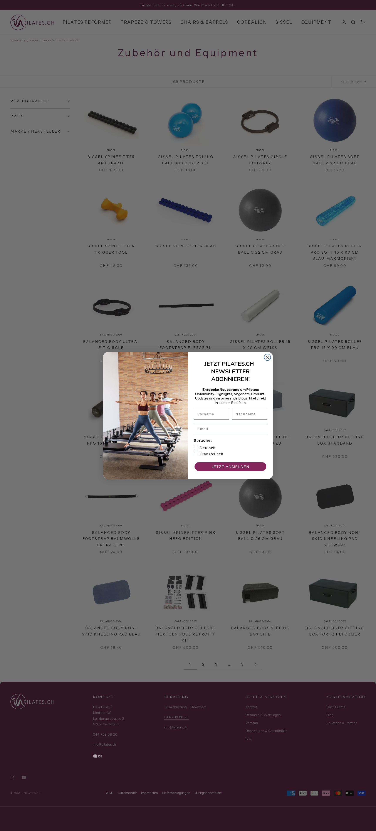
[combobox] (109, 756)
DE (100, 756)
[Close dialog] (267, 357)
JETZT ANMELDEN (230, 466)
